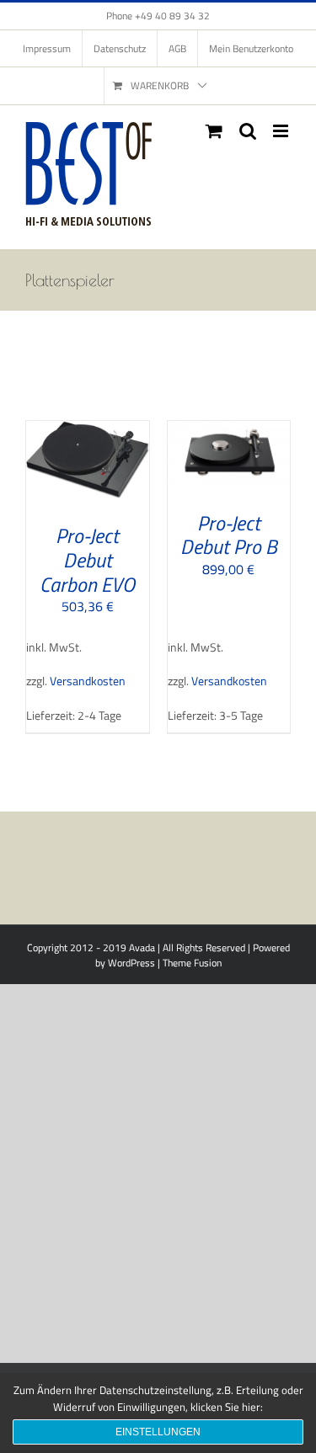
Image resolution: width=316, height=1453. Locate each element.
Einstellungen (158, 1432)
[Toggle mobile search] (247, 131)
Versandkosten (88, 681)
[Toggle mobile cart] (214, 131)
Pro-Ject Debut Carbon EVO (87, 559)
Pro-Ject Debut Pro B (228, 535)
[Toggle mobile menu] (282, 131)
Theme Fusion (192, 963)
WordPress (131, 963)
